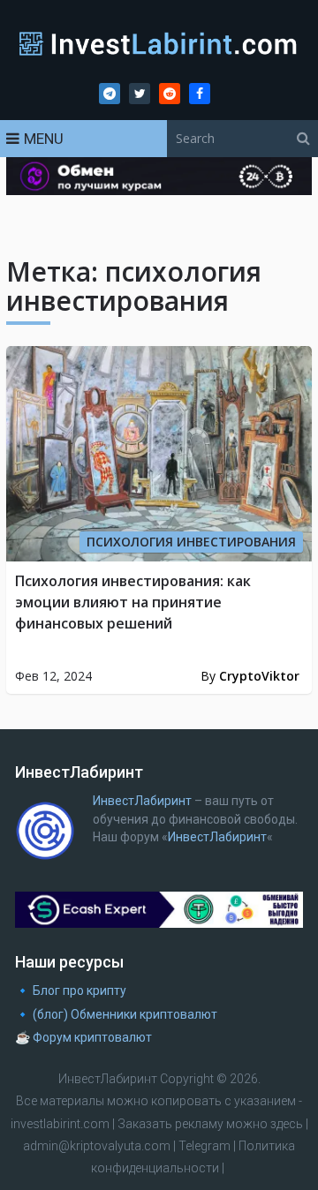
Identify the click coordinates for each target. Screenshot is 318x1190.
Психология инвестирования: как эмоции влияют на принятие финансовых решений (133, 602)
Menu (44, 138)
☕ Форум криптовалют (83, 1037)
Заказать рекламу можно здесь (211, 1124)
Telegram (204, 1146)
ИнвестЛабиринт (142, 801)
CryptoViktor (259, 675)
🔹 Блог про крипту (70, 990)
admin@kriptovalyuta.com (96, 1146)
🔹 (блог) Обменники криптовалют (116, 1014)
